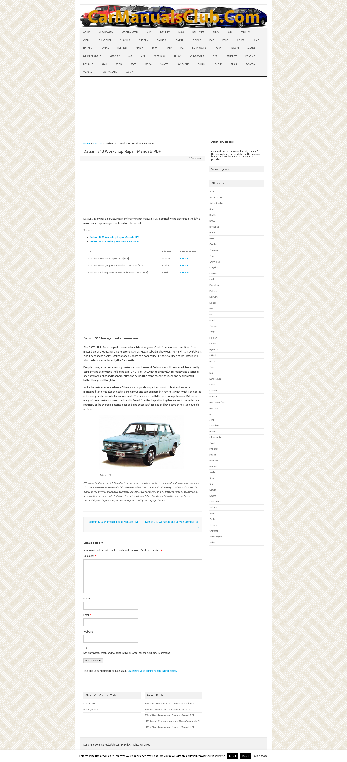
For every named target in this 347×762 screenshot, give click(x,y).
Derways (214, 296)
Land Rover (199, 48)
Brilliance (198, 32)
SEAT (133, 64)
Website (88, 631)
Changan (214, 250)
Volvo (129, 72)
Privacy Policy (90, 709)
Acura (86, 32)
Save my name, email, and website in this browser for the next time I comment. (126, 652)
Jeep (169, 48)
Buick (216, 32)
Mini (143, 56)
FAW (211, 308)
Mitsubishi (160, 56)
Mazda (251, 48)
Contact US (89, 703)
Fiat (211, 40)
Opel (215, 56)
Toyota (250, 64)
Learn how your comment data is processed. (152, 670)
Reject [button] (245, 756)
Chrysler (125, 40)
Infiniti (139, 48)
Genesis (241, 40)
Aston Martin (129, 32)
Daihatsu (162, 40)
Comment (89, 555)
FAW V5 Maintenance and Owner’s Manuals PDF (169, 715)
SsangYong (182, 64)
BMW (181, 32)
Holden (87, 48)
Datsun (180, 40)
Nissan (178, 56)
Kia (182, 48)
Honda (105, 48)
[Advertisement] (173, 107)
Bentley (165, 32)
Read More (260, 755)
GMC (256, 40)
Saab (104, 64)
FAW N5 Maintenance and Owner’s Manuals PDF (170, 703)
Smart (164, 64)
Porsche (213, 460)
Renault (88, 64)
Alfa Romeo (106, 32)
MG (130, 56)
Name (87, 598)
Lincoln (234, 48)
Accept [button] (232, 756)
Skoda (148, 64)
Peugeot (232, 56)
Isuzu (155, 48)
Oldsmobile (197, 56)
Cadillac (245, 32)
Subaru (202, 64)
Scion (119, 64)
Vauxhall (88, 72)
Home (86, 143)
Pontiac (250, 56)
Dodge (197, 40)
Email (87, 615)
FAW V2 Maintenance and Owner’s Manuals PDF (169, 727)
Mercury (115, 56)
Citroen (143, 40)
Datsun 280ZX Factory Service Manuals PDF (114, 241)
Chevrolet (105, 40)
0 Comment (195, 158)
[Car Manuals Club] (173, 27)
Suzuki (218, 64)
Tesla (234, 64)
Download (184, 258)
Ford (225, 40)
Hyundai (122, 48)
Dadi (211, 279)
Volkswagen (110, 72)
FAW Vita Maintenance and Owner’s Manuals (168, 709)
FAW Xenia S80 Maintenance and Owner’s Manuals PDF (173, 721)
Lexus (218, 48)
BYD (230, 32)
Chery (86, 40)
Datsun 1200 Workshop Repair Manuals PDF (114, 237)
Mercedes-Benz (92, 56)
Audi (149, 32)
